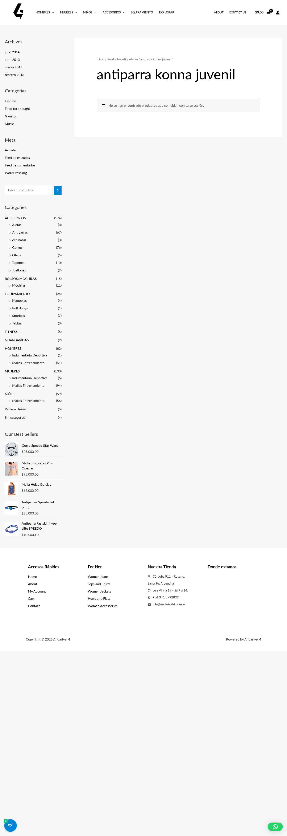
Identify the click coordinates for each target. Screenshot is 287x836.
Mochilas (19, 285)
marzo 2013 (13, 67)
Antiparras (20, 232)
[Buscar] (58, 190)
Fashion (10, 101)
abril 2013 (12, 59)
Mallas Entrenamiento (28, 363)
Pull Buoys (20, 308)
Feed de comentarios (20, 165)
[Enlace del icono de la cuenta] (278, 13)
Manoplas (19, 300)
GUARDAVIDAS (17, 340)
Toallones (19, 270)
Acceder (11, 150)
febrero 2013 (14, 75)
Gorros (17, 247)
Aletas (16, 225)
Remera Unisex (16, 409)
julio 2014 (12, 52)
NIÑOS (87, 12)
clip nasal (19, 240)
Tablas (16, 323)
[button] (52, 12)
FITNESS (11, 332)
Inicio (100, 59)
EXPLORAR (166, 12)
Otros (16, 255)
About (219, 12)
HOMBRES (43, 12)
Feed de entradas (17, 157)
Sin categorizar (16, 417)
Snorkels (18, 316)
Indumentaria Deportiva (29, 355)
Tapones (18, 262)
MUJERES (66, 12)
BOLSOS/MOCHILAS (21, 278)
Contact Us (237, 12)
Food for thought (17, 108)
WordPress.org (16, 173)
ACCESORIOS (112, 12)
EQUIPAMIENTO (142, 12)
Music (9, 124)
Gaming (10, 116)
